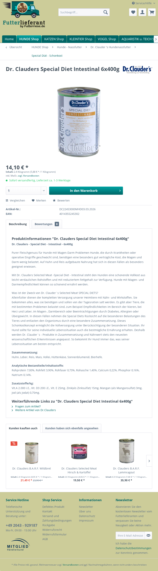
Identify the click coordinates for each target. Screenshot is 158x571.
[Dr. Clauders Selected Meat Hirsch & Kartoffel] (79, 451)
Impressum (86, 520)
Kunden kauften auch (23, 428)
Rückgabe (48, 525)
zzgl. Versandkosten (28, 175)
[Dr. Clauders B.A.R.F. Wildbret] (31, 451)
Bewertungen (46, 224)
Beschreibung (18, 224)
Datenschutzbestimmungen (133, 548)
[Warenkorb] (152, 12)
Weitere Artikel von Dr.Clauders (35, 410)
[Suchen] (106, 12)
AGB (45, 539)
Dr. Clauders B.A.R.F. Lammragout (126, 470)
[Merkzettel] (133, 12)
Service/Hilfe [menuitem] (143, 3)
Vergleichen (17, 200)
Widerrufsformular (54, 534)
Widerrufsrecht (52, 530)
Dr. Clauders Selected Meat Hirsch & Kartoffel (79, 470)
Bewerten (63, 200)
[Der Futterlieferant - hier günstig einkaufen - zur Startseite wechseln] (24, 15)
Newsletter (86, 507)
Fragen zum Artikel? (27, 406)
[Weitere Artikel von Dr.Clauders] (137, 72)
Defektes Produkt (53, 507)
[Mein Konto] (142, 12)
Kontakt (47, 511)
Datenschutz (87, 516)
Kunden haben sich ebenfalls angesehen (71, 428)
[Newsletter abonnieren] (148, 535)
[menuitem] (84, 12)
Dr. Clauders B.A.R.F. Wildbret (31, 468)
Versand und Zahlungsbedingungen (57, 518)
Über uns (85, 511)
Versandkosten (71, 564)
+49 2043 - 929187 (21, 525)
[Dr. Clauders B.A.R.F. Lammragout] (126, 451)
